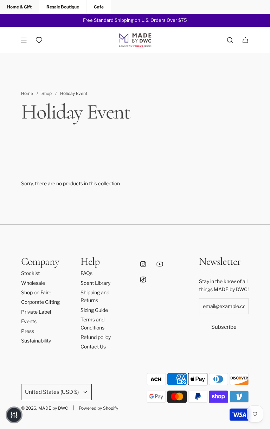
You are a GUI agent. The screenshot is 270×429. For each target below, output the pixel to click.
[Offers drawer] (39, 40)
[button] (14, 414)
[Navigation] (23, 40)
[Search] (230, 40)
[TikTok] (143, 279)
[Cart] (245, 40)
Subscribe (224, 327)
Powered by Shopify (98, 408)
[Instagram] (143, 264)
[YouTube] (159, 264)
